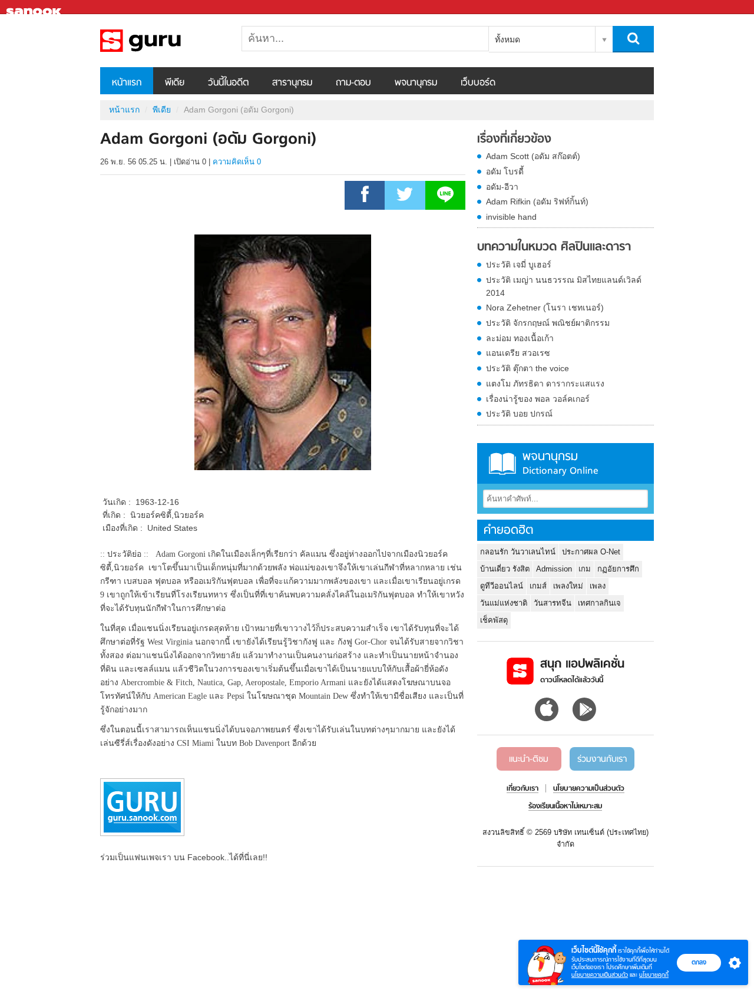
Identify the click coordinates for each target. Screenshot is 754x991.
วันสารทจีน (552, 603)
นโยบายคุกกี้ (654, 975)
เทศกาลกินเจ (599, 603)
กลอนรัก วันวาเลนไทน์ (517, 551)
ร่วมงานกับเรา (602, 759)
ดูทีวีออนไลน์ (501, 586)
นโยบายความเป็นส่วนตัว (599, 975)
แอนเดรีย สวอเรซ (518, 353)
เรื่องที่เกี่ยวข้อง (514, 139)
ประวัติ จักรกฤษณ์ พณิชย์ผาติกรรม (548, 323)
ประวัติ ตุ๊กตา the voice (527, 368)
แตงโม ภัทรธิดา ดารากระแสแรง (545, 383)
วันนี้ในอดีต (228, 83)
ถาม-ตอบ (353, 83)
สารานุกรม (292, 83)
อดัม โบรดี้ (505, 171)
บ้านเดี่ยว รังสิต (505, 568)
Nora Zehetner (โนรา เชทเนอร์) (545, 307)
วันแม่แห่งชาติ (503, 603)
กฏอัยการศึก (618, 568)
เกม (584, 568)
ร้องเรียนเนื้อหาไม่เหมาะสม (565, 806)
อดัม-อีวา (502, 186)
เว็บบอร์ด (478, 83)
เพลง (598, 586)
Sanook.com (35, 7)
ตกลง (699, 962)
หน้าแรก (126, 83)
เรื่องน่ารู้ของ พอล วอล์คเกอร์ (538, 399)
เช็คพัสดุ (494, 620)
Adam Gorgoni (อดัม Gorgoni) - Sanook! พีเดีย (162, 41)
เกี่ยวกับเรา (522, 789)
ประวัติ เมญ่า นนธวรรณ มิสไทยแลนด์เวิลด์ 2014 (563, 286)
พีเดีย (174, 83)
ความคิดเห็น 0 (237, 161)
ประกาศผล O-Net (591, 551)
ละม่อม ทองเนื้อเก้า (520, 338)
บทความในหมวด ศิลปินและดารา (554, 247)
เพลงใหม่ (568, 586)
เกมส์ (538, 586)
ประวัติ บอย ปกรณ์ (519, 413)
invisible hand (511, 217)
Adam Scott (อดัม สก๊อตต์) (533, 156)
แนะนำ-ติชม (528, 759)
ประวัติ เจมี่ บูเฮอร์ (518, 264)
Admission (554, 568)
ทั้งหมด (507, 39)
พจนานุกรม (416, 83)
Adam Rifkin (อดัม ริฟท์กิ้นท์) (537, 201)
